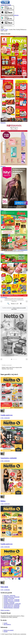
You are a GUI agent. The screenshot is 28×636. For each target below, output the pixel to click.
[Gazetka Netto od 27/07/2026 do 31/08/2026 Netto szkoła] (12, 580)
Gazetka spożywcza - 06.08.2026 (11, 606)
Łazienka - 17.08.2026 (9, 598)
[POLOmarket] (14, 296)
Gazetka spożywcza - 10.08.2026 (11, 605)
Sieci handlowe (7, 624)
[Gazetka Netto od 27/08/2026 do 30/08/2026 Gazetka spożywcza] (12, 408)
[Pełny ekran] (20, 304)
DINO (2, 253)
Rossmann (3, 166)
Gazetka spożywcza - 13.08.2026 (11, 601)
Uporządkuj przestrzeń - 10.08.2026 (12, 603)
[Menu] (4, 28)
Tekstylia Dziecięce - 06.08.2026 (11, 607)
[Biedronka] (14, 121)
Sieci (6, 5)
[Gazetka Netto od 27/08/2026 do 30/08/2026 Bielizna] (12, 494)
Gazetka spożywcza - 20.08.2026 (11, 597)
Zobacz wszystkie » (5, 610)
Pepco (2, 210)
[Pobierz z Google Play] (7, 9)
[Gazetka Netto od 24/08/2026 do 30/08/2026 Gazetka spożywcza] (12, 537)
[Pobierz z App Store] (7, 13)
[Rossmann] (14, 165)
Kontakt (9, 5)
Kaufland (3, 79)
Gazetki (2, 5)
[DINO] (14, 252)
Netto (6, 29)
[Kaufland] (14, 77)
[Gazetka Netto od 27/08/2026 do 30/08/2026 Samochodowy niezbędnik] (12, 451)
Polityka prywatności (9, 630)
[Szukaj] (2, 27)
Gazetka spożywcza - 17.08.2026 (11, 599)
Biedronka (16, 15)
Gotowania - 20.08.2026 (9, 595)
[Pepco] (14, 208)
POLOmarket (4, 297)
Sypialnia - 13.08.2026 (9, 602)
